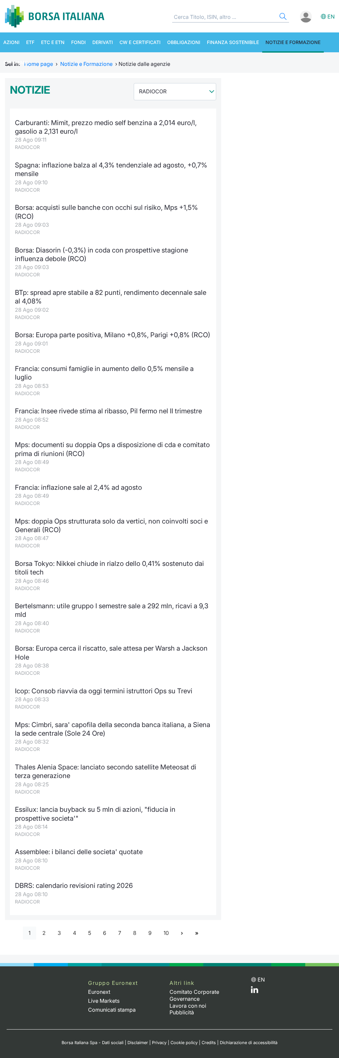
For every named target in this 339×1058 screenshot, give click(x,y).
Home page (38, 64)
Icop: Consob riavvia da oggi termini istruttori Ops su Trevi (103, 691)
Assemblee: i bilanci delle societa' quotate (79, 852)
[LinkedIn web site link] (254, 991)
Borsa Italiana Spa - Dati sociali (92, 1042)
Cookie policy (184, 1042)
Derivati (102, 42)
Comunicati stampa (112, 1009)
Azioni (11, 42)
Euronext (99, 992)
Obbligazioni (183, 42)
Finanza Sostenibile (233, 42)
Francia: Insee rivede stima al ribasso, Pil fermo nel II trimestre (108, 411)
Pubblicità (182, 1012)
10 (166, 933)
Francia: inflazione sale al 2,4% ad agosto (78, 487)
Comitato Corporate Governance (194, 995)
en (331, 16)
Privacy (159, 1042)
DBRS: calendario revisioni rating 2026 (74, 885)
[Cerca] (282, 17)
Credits (209, 1042)
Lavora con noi (188, 1005)
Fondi (78, 42)
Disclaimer (137, 1042)
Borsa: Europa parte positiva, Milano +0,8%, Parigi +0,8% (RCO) (112, 335)
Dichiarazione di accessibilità (248, 1042)
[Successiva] (182, 933)
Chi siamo (15, 62)
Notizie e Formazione (293, 42)
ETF (30, 42)
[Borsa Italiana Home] (54, 16)
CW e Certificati (140, 42)
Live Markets (104, 1000)
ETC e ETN (53, 42)
